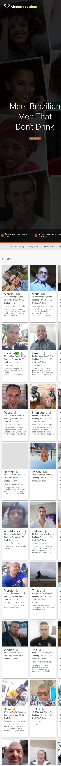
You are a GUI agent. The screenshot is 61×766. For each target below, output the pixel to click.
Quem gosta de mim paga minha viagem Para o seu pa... (15, 603)
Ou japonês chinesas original (15, 543)
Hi (32, 484)
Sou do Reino (9, 365)
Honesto (35, 724)
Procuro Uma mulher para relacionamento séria (15, 721)
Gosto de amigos (38, 365)
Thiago (36, 590)
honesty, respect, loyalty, (13, 484)
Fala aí (34, 603)
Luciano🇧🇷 (11, 353)
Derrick (9, 472)
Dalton (36, 472)
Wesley (9, 650)
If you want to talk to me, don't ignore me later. (43, 306)
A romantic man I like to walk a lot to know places (15, 607)
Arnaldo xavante (13, 531)
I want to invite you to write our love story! (15, 306)
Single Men (34, 246)
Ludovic (37, 531)
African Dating (17, 246)
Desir (7, 709)
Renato (36, 353)
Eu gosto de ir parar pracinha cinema (15, 547)
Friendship (49, 246)
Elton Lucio (39, 412)
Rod (34, 650)
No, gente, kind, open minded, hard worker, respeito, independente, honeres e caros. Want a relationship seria (41, 668)
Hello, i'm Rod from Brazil (42, 662)
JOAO (36, 709)
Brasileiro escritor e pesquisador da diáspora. (43, 425)
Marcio (9, 294)
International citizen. (40, 543)
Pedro (8, 412)
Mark (35, 294)
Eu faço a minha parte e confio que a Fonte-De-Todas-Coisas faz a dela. (43, 608)
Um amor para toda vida (13, 425)
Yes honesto (36, 721)
